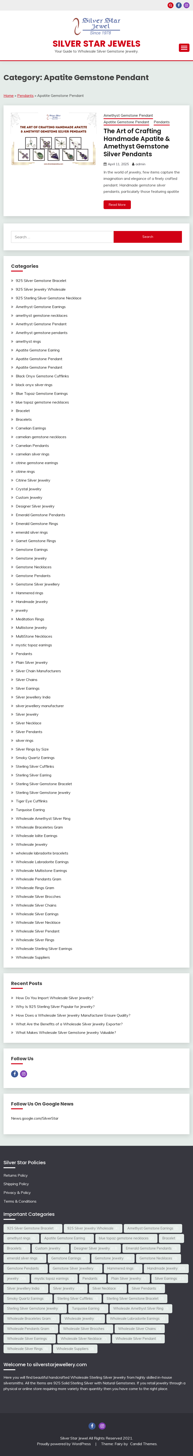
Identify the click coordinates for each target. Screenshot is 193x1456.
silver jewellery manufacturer (40, 705)
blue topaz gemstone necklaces (42, 402)
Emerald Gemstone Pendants (40, 514)
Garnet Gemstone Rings (36, 540)
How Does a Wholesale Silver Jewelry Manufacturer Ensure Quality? (73, 1015)
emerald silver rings (32, 532)
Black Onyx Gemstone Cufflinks (42, 376)
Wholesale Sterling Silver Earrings (44, 948)
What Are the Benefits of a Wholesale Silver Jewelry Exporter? (69, 1024)
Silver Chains (26, 679)
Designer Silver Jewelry (35, 506)
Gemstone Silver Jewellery (38, 584)
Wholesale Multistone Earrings (41, 870)
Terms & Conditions (20, 1201)
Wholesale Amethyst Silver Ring (43, 818)
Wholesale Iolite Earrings (36, 835)
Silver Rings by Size (32, 749)
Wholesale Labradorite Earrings (42, 861)
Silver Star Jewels (96, 43)
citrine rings (25, 471)
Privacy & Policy (17, 1192)
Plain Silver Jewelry (32, 662)
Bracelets (24, 419)
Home (9, 95)
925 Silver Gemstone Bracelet (41, 280)
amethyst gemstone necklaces (42, 315)
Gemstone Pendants (33, 575)
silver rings (24, 740)
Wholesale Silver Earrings (37, 914)
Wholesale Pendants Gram (38, 879)
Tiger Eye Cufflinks (32, 801)
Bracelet (23, 410)
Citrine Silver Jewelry (33, 480)
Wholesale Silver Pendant (38, 931)
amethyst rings (28, 341)
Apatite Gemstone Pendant (126, 122)
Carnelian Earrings (31, 428)
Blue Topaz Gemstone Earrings (42, 393)
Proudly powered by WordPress (64, 1443)
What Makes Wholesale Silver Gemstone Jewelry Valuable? (66, 1032)
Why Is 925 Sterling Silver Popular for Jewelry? (55, 1006)
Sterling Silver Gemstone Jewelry (43, 792)
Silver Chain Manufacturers (38, 670)
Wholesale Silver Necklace (38, 922)
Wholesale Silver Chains (36, 905)
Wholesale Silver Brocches (38, 896)
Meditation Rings (30, 619)
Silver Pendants (29, 731)
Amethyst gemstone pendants (42, 332)
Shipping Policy (16, 1183)
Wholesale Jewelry (32, 844)
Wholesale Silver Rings (35, 939)
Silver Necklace (28, 723)
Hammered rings (29, 592)
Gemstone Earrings (32, 549)
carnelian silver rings (32, 454)
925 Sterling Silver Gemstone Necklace (48, 298)
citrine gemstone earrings (37, 462)
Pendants (25, 95)
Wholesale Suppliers (33, 957)
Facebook (179, 5)
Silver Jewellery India (33, 697)
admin (140, 164)
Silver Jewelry (27, 714)
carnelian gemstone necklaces (41, 436)
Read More (117, 204)
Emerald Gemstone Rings (37, 523)
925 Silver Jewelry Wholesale (41, 289)
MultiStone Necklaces (34, 636)
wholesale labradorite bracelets (42, 853)
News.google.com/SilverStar (34, 1118)
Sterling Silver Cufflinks (35, 766)
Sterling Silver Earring (33, 775)
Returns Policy (16, 1175)
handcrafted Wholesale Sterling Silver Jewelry (87, 1377)
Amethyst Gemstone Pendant (128, 115)
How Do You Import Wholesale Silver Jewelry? (54, 997)
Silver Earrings (28, 688)
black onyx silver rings (34, 384)
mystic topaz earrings (34, 645)
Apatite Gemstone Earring (38, 350)
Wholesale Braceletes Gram (39, 827)
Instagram (186, 5)
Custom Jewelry (29, 497)
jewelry (22, 610)
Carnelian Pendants (32, 445)
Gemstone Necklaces (34, 567)
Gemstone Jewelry (31, 558)
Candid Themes (143, 1443)
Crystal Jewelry (28, 489)
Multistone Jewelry (31, 627)
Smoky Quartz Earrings (35, 757)
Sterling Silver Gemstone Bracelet (44, 783)
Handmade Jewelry (32, 601)
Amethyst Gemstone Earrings (41, 306)
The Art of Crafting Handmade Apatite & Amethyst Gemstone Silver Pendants (137, 142)
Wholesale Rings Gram (35, 887)
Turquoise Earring (30, 809)
